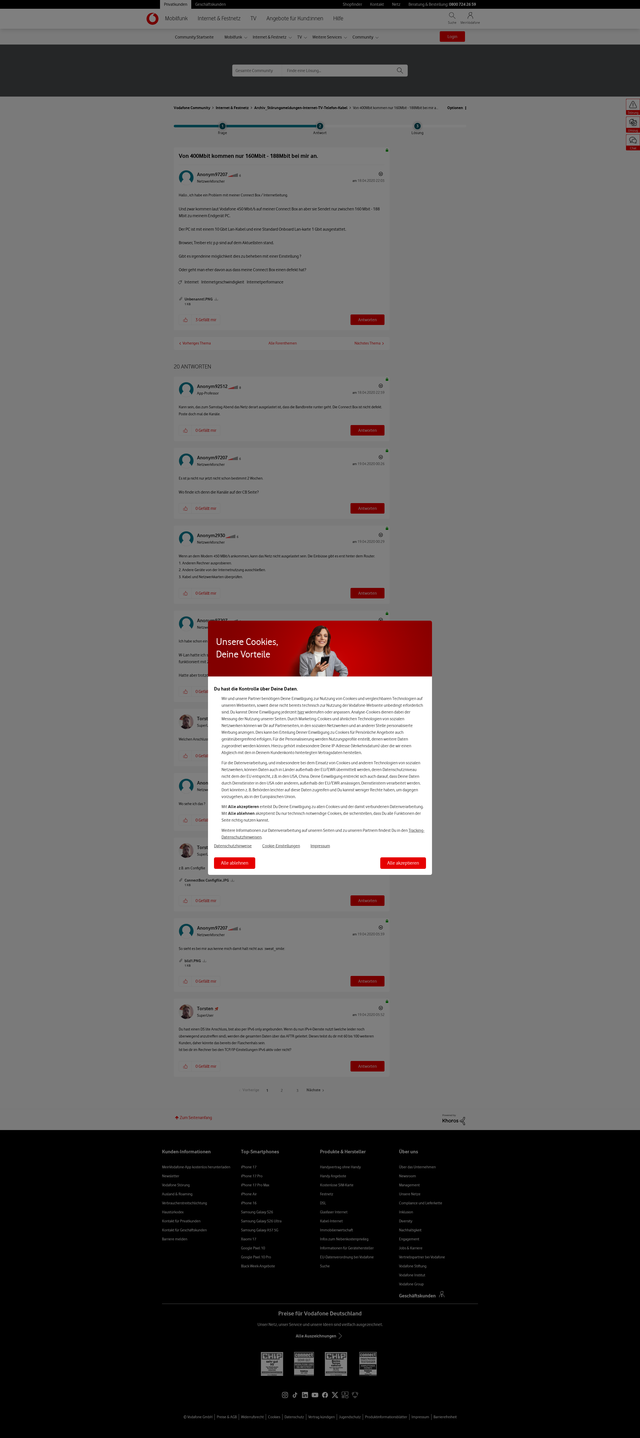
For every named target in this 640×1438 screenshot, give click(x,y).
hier (301, 711)
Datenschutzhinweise (233, 845)
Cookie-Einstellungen (281, 845)
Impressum (320, 845)
